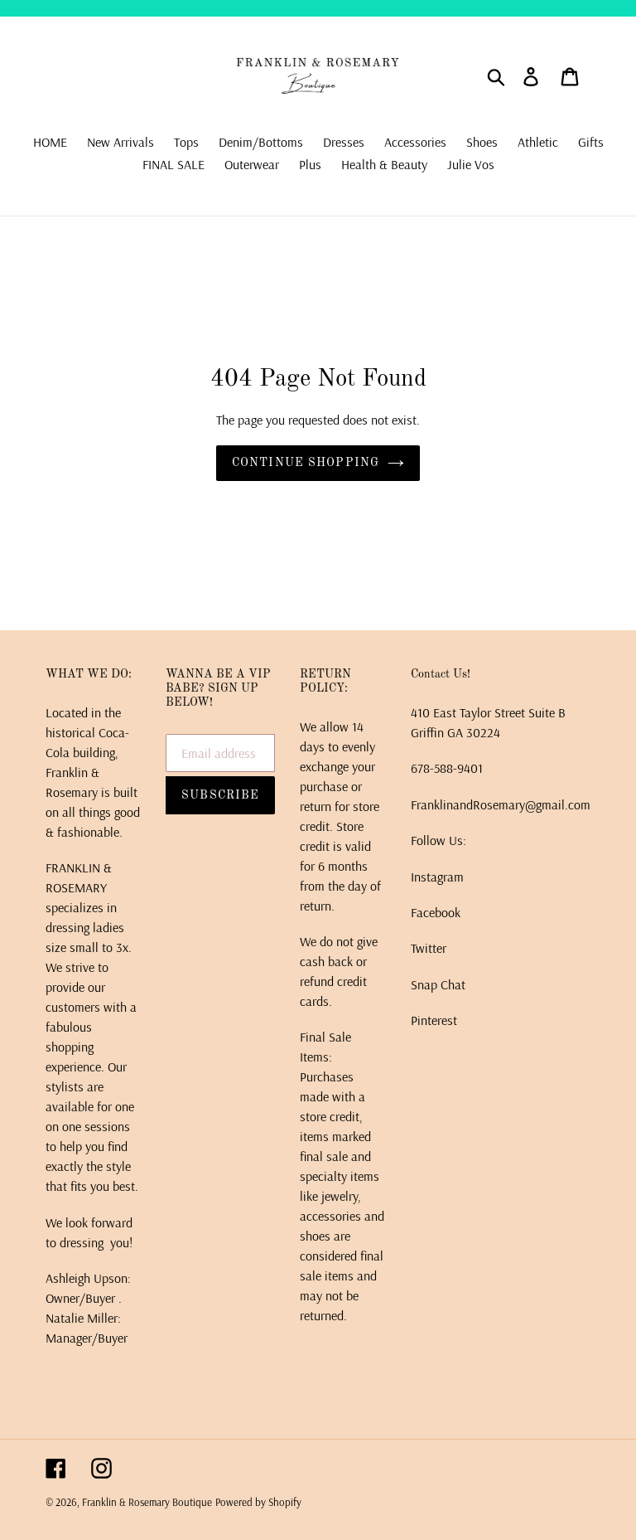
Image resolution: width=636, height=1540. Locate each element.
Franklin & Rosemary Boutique (147, 1501)
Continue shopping (305, 463)
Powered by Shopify (258, 1501)
